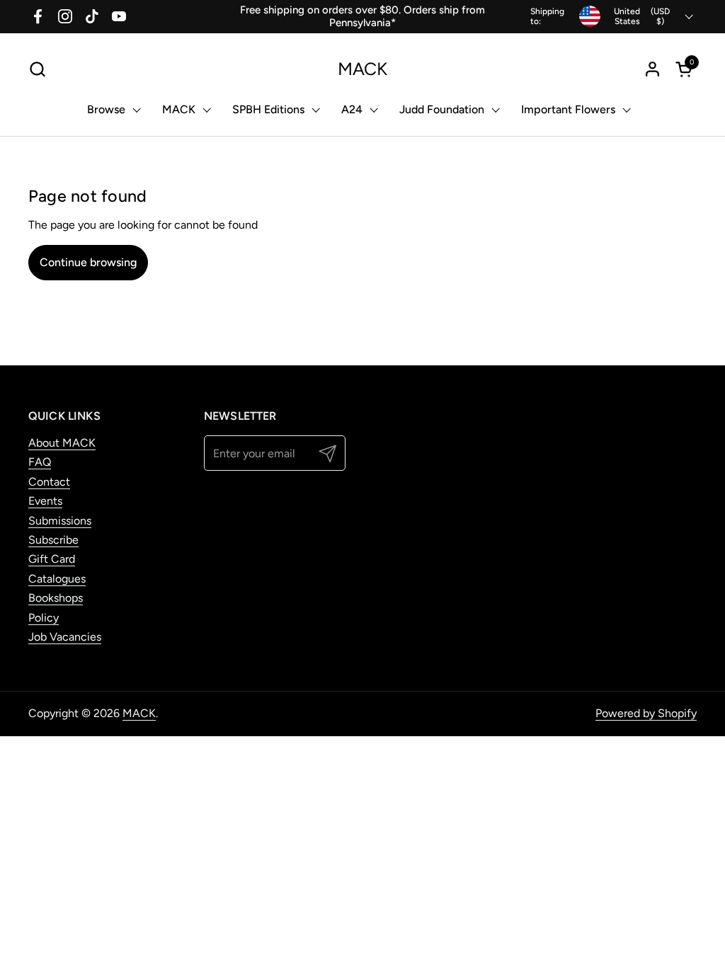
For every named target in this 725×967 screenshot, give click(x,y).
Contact (49, 481)
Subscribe (53, 540)
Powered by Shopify (646, 713)
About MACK (62, 443)
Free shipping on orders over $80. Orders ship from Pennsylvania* (362, 16)
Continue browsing (88, 262)
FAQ (39, 462)
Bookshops (55, 598)
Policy (43, 617)
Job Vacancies (64, 636)
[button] (37, 69)
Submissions (59, 520)
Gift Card (51, 559)
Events (45, 501)
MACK (362, 69)
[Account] (652, 69)
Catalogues (57, 578)
